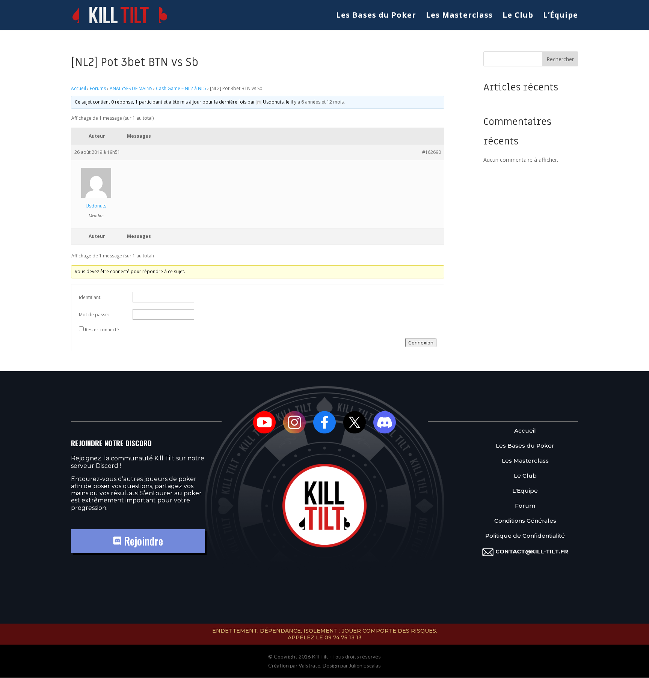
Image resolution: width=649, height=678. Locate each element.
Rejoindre (142, 541)
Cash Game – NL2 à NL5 (181, 88)
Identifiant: (90, 297)
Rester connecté (102, 329)
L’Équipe (560, 16)
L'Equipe (525, 491)
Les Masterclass (459, 16)
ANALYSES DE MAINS (131, 88)
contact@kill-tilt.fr (531, 551)
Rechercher (560, 59)
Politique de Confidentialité (525, 536)
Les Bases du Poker (376, 16)
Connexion (420, 342)
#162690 (431, 152)
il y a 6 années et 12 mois (317, 102)
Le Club (518, 16)
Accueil (78, 88)
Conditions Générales (525, 521)
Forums (98, 88)
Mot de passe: (94, 314)
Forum (525, 506)
